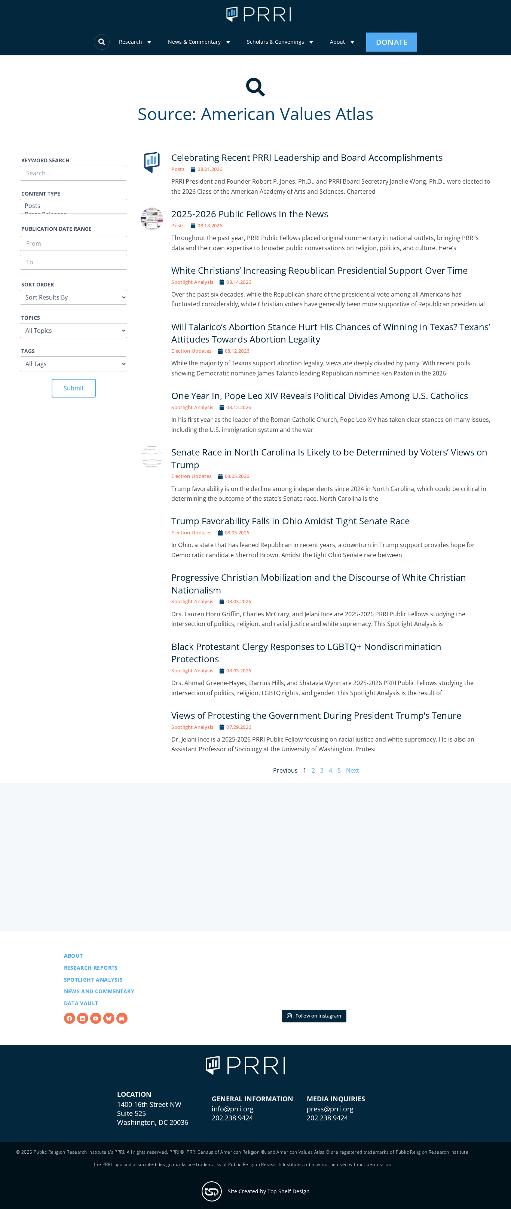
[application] (149, 42)
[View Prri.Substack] (122, 1037)
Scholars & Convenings (275, 41)
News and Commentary (99, 1010)
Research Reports (91, 986)
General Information (252, 1136)
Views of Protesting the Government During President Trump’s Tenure (316, 715)
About (337, 41)
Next (352, 770)
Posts (177, 169)
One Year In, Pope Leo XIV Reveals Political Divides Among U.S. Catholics (319, 395)
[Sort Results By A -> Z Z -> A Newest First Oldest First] (73, 292)
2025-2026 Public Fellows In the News (249, 214)
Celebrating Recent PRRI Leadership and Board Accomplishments (307, 157)
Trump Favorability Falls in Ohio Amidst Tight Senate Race (291, 521)
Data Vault (81, 1022)
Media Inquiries (336, 1136)
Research (130, 41)
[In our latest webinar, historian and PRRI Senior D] (222, 998)
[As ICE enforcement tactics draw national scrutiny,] (403, 998)
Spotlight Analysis (192, 282)
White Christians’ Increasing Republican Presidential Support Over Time (319, 270)
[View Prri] (108, 1037)
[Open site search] (102, 42)
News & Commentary (194, 41)
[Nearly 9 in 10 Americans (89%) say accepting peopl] (313, 998)
